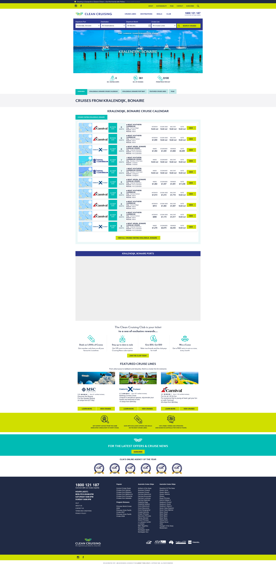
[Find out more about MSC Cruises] (88, 389)
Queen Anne (164, 490)
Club (168, 14)
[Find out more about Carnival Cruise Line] (172, 389)
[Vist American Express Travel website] (194, 542)
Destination (105, 22)
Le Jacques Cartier (144, 522)
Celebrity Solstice (144, 504)
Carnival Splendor (144, 500)
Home (120, 33)
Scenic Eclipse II (165, 500)
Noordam (141, 528)
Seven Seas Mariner (166, 510)
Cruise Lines (130, 14)
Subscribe (190, 6)
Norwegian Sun (143, 532)
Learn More (87, 409)
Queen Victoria (165, 494)
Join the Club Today (138, 356)
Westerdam (163, 528)
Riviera (162, 496)
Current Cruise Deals (123, 488)
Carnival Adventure (144, 494)
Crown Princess (143, 514)
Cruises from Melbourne (124, 494)
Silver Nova (163, 518)
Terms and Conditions (83, 511)
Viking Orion (164, 520)
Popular (119, 484)
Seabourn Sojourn (166, 506)
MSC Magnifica (143, 526)
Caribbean (127, 33)
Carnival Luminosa (144, 498)
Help (77, 503)
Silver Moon (164, 516)
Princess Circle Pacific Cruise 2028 (123, 515)
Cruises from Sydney (123, 490)
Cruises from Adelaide (123, 498)
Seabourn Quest (165, 504)
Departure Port (80, 22)
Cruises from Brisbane (124, 492)
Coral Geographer (144, 510)
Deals (159, 14)
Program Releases (122, 502)
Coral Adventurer (144, 506)
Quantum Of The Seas (167, 488)
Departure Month (132, 22)
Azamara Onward (144, 490)
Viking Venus (164, 522)
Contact (180, 6)
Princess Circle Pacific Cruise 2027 (123, 511)
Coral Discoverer (143, 508)
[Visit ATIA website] (160, 542)
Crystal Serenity (143, 512)
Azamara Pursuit (143, 492)
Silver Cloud (164, 512)
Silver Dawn (164, 514)
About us (78, 505)
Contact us (79, 508)
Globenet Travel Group (143, 563)
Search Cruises (189, 26)
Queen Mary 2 (164, 492)
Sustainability (161, 6)
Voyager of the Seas (166, 526)
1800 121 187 (192, 13)
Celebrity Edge (143, 502)
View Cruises (105, 409)
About (150, 6)
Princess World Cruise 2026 (124, 507)
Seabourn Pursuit (165, 502)
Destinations (146, 14)
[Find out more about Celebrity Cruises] (130, 389)
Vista (161, 524)
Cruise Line (155, 22)
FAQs (171, 6)
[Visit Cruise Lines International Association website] (149, 542)
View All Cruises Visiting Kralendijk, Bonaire (137, 238)
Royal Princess (165, 498)
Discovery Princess (144, 516)
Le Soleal (141, 524)
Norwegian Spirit (143, 530)
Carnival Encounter (144, 496)
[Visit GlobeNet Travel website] (171, 542)
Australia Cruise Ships (146, 484)
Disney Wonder (143, 518)
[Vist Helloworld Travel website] (181, 542)
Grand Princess (143, 520)
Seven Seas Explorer (167, 508)
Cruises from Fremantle (124, 496)
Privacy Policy (80, 513)
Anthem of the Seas (144, 488)
